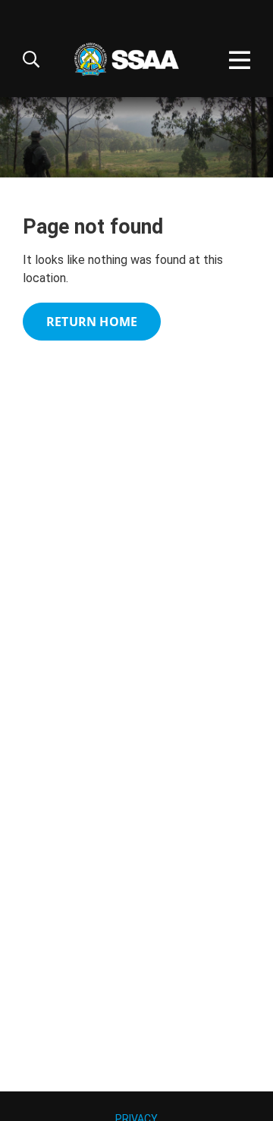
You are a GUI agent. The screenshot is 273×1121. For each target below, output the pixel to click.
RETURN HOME (91, 321)
